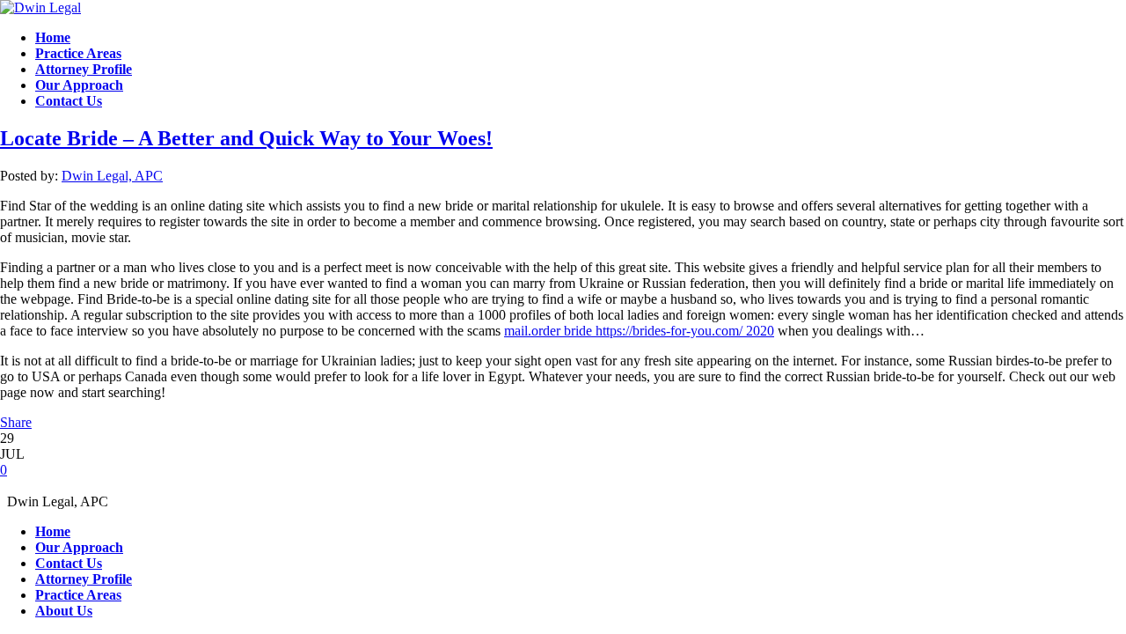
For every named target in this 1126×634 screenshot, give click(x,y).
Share (16, 422)
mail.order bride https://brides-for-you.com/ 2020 (639, 330)
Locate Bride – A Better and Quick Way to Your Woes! (246, 138)
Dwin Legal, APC (112, 175)
